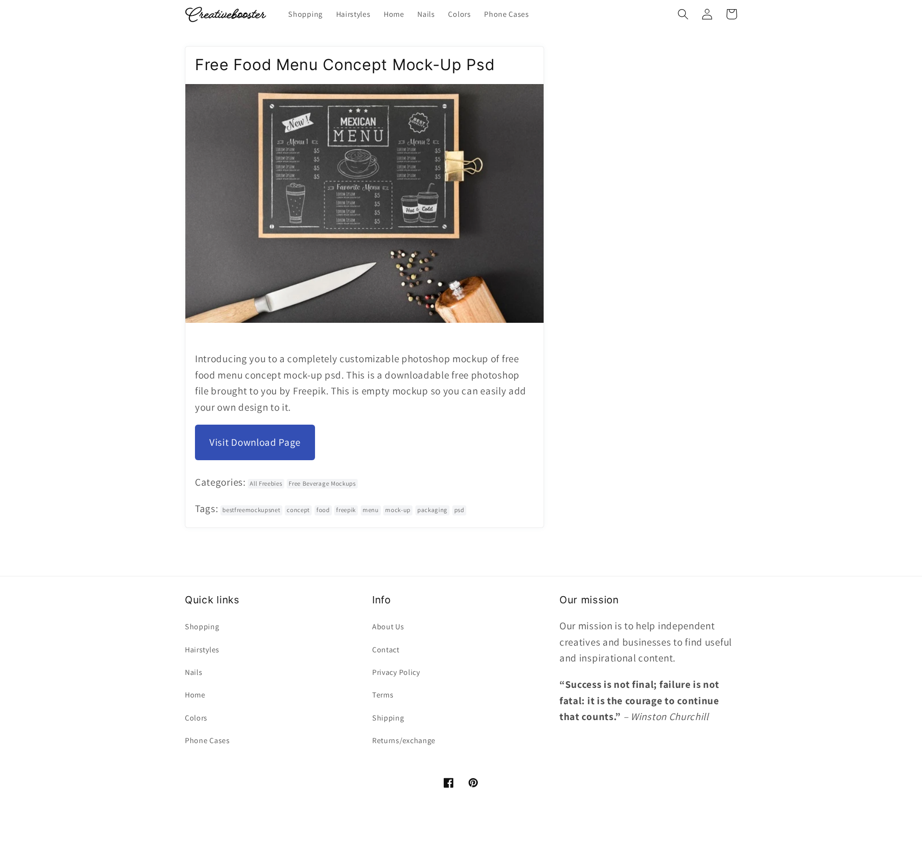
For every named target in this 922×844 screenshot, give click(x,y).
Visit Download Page (255, 442)
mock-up (398, 510)
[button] (683, 14)
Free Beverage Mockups (322, 483)
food (323, 510)
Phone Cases (207, 740)
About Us (388, 627)
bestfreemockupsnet (251, 510)
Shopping (202, 627)
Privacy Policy (396, 672)
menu (371, 510)
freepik (346, 510)
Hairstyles (202, 650)
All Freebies (266, 483)
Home (195, 695)
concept (298, 510)
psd (459, 510)
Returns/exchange (404, 740)
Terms (382, 695)
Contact (386, 650)
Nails (193, 672)
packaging (432, 510)
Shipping (388, 718)
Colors (196, 718)
